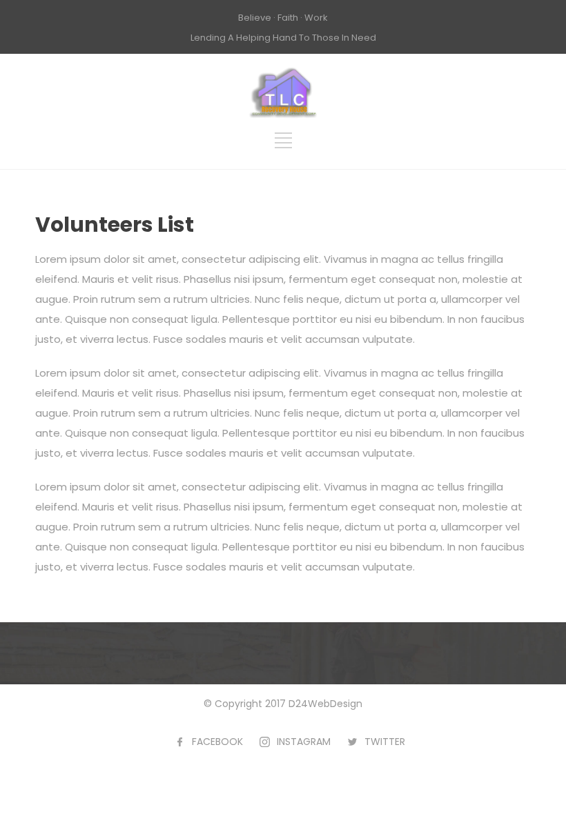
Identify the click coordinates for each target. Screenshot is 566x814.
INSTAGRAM (304, 741)
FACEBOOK (217, 741)
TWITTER (384, 741)
